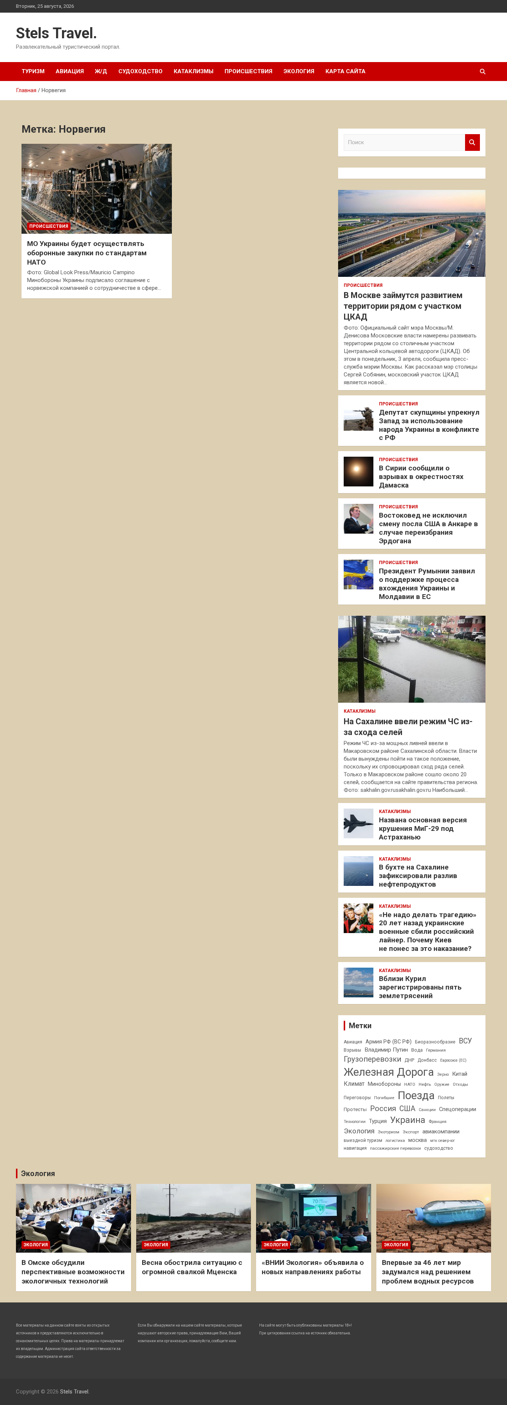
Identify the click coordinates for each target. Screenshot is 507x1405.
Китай (459, 1074)
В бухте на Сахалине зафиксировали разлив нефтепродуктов (418, 875)
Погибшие (384, 1097)
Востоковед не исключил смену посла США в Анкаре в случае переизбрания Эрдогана (428, 528)
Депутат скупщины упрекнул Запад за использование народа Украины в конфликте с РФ (429, 425)
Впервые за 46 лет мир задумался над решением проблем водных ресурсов (428, 1271)
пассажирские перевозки (395, 1148)
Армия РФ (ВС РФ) (389, 1042)
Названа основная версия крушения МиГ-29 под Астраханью (423, 828)
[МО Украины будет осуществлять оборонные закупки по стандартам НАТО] (96, 188)
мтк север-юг (442, 1140)
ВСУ (465, 1041)
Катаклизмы (193, 71)
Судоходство (140, 71)
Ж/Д (101, 71)
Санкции (427, 1109)
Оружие (441, 1084)
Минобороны (384, 1084)
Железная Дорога (389, 1072)
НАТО (409, 1084)
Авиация (70, 71)
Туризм (33, 71)
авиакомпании (440, 1131)
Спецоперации (457, 1109)
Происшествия (248, 71)
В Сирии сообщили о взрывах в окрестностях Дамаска (421, 476)
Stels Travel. (56, 33)
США (407, 1108)
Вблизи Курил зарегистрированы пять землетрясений (420, 987)
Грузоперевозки (372, 1059)
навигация (355, 1148)
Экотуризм (388, 1131)
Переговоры (357, 1097)
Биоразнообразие (435, 1042)
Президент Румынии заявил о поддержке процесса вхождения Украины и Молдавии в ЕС (427, 583)
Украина (407, 1120)
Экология (299, 71)
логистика (395, 1140)
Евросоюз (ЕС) (453, 1060)
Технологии (355, 1121)
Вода (417, 1050)
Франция (438, 1121)
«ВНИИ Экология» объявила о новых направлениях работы (313, 1267)
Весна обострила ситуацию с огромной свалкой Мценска (192, 1267)
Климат (354, 1083)
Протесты (355, 1109)
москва (417, 1140)
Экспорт (411, 1131)
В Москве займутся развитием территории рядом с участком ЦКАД (403, 306)
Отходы (460, 1084)
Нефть (425, 1084)
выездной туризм (363, 1140)
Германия (436, 1050)
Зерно (443, 1074)
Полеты (446, 1097)
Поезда (416, 1095)
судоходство (438, 1148)
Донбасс (427, 1060)
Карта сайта (346, 71)
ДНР (409, 1060)
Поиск (472, 142)
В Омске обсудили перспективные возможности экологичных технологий (73, 1271)
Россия (383, 1108)
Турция (378, 1121)
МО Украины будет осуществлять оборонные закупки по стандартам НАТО (87, 252)
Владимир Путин (386, 1049)
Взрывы (352, 1050)
